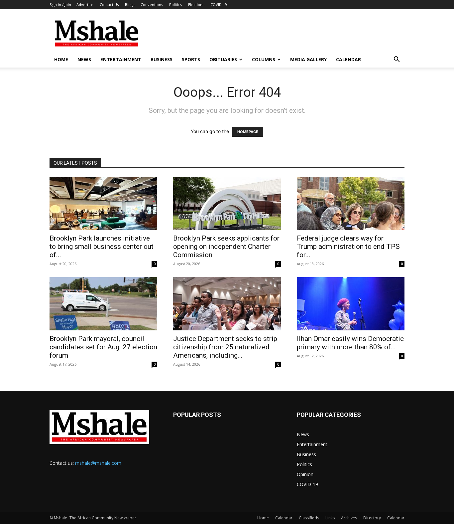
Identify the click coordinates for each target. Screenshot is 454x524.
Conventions (152, 4)
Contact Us (109, 4)
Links (330, 518)
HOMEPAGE (247, 131)
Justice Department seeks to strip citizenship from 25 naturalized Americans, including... (225, 347)
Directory (372, 518)
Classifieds (309, 518)
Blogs (129, 4)
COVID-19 (218, 4)
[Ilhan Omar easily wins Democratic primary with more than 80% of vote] (350, 303)
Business (161, 59)
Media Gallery (308, 59)
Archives (349, 518)
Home (61, 59)
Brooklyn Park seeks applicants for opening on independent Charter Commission (226, 246)
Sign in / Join (60, 4)
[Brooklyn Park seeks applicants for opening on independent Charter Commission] (227, 203)
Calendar (348, 59)
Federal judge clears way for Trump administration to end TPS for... (348, 246)
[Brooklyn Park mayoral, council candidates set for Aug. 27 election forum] (103, 303)
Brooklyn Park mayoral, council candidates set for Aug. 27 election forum (103, 347)
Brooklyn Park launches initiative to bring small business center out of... (102, 246)
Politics (175, 4)
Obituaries (223, 59)
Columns (263, 59)
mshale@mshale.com (98, 463)
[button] (396, 60)
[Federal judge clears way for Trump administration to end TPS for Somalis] (350, 203)
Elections (196, 4)
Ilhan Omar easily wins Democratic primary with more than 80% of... (350, 343)
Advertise (84, 4)
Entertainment (120, 59)
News (84, 59)
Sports (191, 59)
